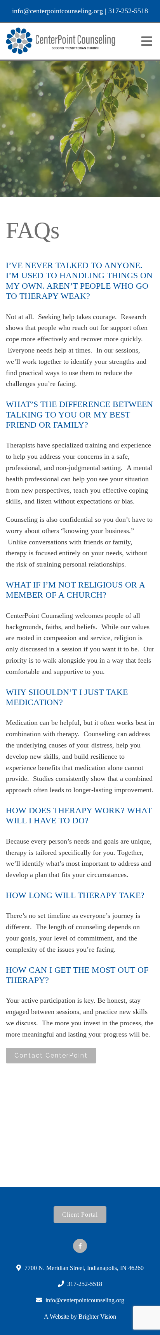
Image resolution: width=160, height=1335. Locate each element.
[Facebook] (80, 1246)
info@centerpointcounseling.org (57, 11)
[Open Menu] (146, 41)
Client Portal (80, 1214)
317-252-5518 (128, 11)
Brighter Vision (97, 1316)
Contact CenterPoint (51, 1055)
